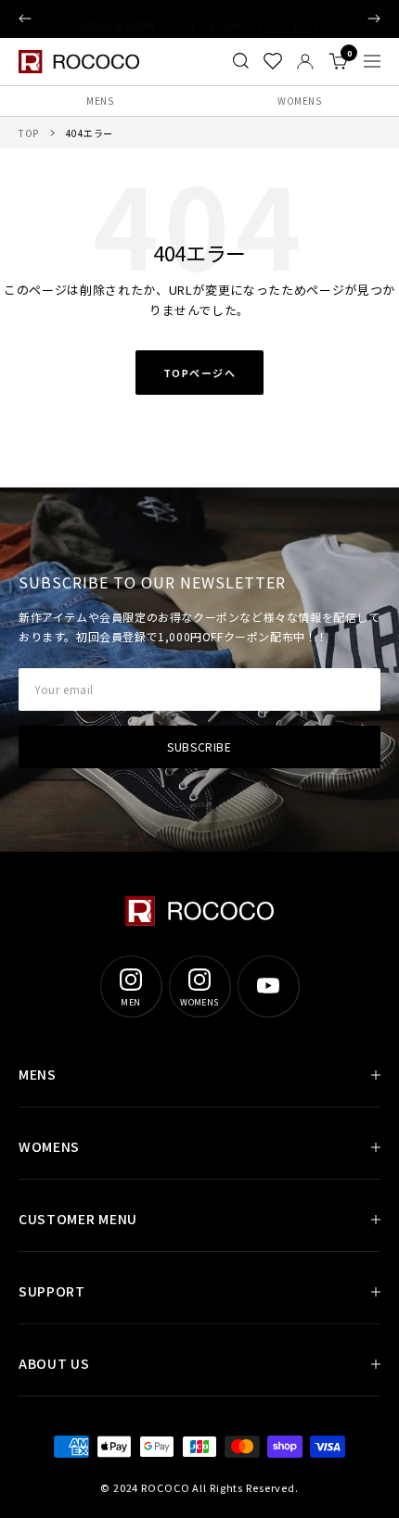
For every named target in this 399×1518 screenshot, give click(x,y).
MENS (99, 101)
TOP (29, 133)
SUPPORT (52, 1291)
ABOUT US (54, 1363)
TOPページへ (200, 372)
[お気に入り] (273, 61)
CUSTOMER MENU (78, 1218)
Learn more (288, 18)
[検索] (241, 61)
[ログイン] (305, 61)
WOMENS (299, 101)
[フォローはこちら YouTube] (268, 986)
